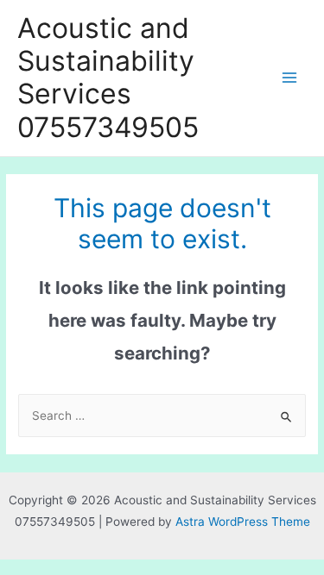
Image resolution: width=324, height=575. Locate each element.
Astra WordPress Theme (242, 521)
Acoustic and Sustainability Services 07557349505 (108, 77)
